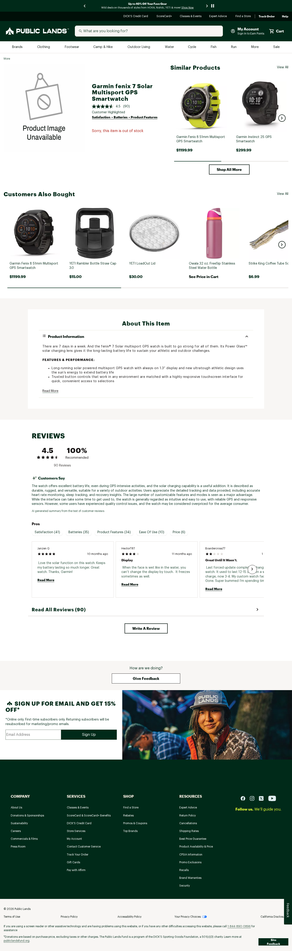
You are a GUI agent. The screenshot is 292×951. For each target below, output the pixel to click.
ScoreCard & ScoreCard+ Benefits (89, 815)
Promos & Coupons (135, 823)
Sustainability (19, 823)
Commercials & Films (24, 838)
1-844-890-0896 (239, 926)
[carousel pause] (212, 6)
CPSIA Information (190, 854)
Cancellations (188, 823)
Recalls (184, 870)
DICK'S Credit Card (136, 16)
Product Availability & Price (196, 846)
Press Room (18, 846)
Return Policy (187, 815)
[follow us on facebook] (244, 798)
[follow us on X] (263, 798)
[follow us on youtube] (272, 798)
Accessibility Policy (129, 916)
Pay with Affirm (76, 870)
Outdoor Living (139, 47)
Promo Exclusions (190, 862)
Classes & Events (191, 16)
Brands (17, 47)
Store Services (76, 831)
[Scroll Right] (252, 569)
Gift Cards (73, 862)
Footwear (72, 47)
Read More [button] (50, 391)
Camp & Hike (103, 47)
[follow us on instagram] (253, 798)
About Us (16, 807)
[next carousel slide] (207, 6)
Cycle (192, 47)
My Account (74, 838)
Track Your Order (77, 854)
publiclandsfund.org (16, 940)
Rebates (128, 815)
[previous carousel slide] (85, 6)
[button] (282, 118)
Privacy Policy (69, 916)
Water (169, 47)
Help (285, 16)
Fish (214, 47)
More (255, 47)
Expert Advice (218, 16)
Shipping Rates (189, 831)
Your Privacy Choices (188, 916)
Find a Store (243, 16)
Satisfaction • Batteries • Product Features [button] (124, 117)
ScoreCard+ (164, 16)
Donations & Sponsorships (27, 815)
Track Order (267, 16)
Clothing (44, 47)
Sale (276, 47)
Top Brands (130, 831)
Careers (16, 831)
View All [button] (282, 67)
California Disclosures (274, 916)
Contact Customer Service (84, 846)
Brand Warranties (190, 878)
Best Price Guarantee (192, 838)
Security (184, 885)
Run (234, 47)
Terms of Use (12, 916)
